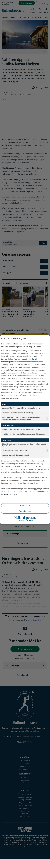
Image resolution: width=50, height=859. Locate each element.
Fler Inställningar (25, 511)
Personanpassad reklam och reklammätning (17, 413)
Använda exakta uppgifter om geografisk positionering (21, 429)
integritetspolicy (10, 494)
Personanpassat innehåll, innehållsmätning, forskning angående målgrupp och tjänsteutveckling (21, 418)
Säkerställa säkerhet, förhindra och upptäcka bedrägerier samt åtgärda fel (24, 445)
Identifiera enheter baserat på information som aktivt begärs (23, 434)
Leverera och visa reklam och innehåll (15, 450)
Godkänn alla (25, 506)
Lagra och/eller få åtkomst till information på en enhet (21, 408)
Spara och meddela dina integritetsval (15, 455)
